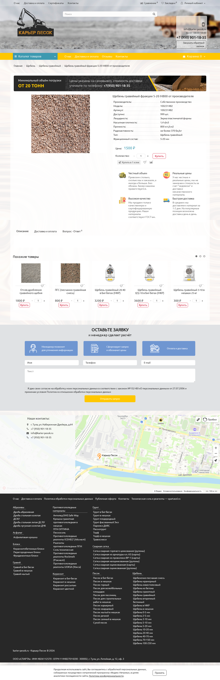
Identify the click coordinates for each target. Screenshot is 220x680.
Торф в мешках (101, 536)
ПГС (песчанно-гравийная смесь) (70, 291)
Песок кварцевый (103, 608)
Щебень (30, 65)
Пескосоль (59, 532)
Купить (159, 156)
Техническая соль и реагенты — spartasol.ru (155, 498)
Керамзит (58, 573)
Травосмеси (100, 539)
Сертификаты (56, 3)
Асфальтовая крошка (25, 537)
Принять (159, 672)
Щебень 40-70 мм (143, 636)
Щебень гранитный (144, 591)
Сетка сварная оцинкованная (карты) (114, 564)
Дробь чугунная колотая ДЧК (29, 525)
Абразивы (18, 507)
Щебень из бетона (143, 588)
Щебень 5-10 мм (142, 622)
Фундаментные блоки (25, 555)
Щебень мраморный (144, 581)
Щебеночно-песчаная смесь (148, 578)
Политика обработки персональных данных (68, 498)
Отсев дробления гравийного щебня (31, 291)
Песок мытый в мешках (106, 612)
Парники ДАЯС (101, 525)
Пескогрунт (99, 529)
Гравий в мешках (22, 570)
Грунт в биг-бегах (102, 512)
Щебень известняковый (146, 584)
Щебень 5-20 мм (142, 626)
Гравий (17, 562)
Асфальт (17, 532)
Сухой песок (100, 622)
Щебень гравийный (50, 65)
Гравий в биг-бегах (23, 567)
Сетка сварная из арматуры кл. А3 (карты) (116, 554)
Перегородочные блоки (26, 552)
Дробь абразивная (23, 512)
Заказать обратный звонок (193, 44)
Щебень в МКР (141, 605)
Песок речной (101, 615)
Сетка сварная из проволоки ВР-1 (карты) (116, 557)
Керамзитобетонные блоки (28, 548)
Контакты (73, 3)
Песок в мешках (102, 581)
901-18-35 (191, 37)
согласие (46, 388)
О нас (17, 3)
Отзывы (107, 56)
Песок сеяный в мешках (107, 619)
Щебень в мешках (143, 608)
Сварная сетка (101, 546)
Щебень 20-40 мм (143, 633)
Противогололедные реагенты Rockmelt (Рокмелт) (65, 556)
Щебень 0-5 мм (141, 612)
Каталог (29, 56)
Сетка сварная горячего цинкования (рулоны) (119, 551)
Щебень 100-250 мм (144, 643)
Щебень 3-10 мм (142, 619)
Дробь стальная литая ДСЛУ (29, 522)
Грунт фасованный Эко (106, 522)
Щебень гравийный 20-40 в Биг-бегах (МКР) (110, 291)
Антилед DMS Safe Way (66, 515)
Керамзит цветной (63, 588)
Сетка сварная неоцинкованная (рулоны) (116, 561)
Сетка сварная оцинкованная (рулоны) (115, 568)
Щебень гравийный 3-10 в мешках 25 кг (189, 291)
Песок (96, 573)
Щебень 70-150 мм (143, 639)
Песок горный (101, 584)
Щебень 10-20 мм (143, 629)
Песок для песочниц (104, 595)
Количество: (122, 155)
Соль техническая (63, 549)
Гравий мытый (21, 574)
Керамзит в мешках (64, 582)
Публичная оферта (105, 498)
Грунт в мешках (102, 515)
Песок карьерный (103, 605)
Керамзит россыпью (64, 585)
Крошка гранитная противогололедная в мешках (65, 522)
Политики (52, 392)
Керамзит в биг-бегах (65, 578)
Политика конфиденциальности (106, 676)
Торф (96, 532)
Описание (22, 231)
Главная (18, 65)
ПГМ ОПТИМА (61, 529)
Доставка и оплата (34, 3)
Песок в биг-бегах (103, 578)
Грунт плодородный (104, 518)
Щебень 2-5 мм (141, 615)
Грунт (96, 507)
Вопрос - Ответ (72, 231)
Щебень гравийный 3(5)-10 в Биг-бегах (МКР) (149, 291)
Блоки (16, 544)
